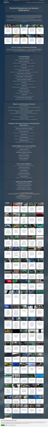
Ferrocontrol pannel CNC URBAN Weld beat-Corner (16, 348)
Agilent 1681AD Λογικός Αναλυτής (39, 401)
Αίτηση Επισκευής (28, 2)
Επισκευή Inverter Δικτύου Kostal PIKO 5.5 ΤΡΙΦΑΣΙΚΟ (40, 30)
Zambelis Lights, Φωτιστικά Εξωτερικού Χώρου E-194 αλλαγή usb (8, 30)
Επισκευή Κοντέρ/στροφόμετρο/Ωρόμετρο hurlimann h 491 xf (39, 266)
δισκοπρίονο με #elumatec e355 (24, 410)
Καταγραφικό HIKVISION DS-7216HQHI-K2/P (8, 359)
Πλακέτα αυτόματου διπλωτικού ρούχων (24, 324)
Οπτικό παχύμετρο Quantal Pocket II (16, 369)
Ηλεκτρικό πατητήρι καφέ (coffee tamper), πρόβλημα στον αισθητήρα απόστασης (39, 336)
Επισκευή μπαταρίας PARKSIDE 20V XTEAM (40, 231)
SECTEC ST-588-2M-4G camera (16, 390)
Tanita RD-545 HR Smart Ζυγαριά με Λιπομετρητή (8, 296)
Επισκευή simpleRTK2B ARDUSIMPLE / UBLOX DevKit (32, 40)
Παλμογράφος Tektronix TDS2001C (32, 401)
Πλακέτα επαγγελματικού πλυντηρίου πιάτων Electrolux (16, 286)
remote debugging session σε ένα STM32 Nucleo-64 (8, 348)
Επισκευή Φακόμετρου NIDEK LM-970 (40, 253)
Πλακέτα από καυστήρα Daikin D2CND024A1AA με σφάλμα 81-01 (32, 276)
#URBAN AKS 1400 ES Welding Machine (32, 410)
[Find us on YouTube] (41, 0)
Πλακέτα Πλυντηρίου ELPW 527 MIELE (32, 359)
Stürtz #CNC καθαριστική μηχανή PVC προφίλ (16, 336)
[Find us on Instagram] (42, 0)
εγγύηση (26, 119)
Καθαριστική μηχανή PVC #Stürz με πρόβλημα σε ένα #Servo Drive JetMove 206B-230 (16, 313)
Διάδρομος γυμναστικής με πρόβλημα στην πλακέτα (39, 276)
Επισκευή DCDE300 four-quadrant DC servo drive (32, 209)
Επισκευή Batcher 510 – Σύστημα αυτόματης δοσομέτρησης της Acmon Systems (16, 30)
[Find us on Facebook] (39, 0)
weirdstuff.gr (6, 2)
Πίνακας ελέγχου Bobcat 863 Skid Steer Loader (24, 369)
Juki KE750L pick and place (24, 401)
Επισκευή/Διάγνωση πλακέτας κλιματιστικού (24, 40)
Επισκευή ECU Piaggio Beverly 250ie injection (16, 265)
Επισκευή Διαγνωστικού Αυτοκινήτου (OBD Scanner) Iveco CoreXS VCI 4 (8, 243)
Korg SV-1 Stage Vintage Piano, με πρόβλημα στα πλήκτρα (40, 324)
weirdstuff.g (16, 165)
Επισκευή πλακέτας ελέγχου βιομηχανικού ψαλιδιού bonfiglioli (24, 220)
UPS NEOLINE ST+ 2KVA (24, 311)
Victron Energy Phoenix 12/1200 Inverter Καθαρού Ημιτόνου (40, 381)
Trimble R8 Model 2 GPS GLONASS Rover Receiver (32, 335)
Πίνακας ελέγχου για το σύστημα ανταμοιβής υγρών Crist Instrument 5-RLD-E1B (40, 40)
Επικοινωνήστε (18, 192)
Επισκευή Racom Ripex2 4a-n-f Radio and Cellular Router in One (40, 219)
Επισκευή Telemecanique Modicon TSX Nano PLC (32, 254)
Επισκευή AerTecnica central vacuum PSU (8, 219)
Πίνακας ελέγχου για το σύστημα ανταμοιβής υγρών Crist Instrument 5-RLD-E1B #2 (24, 349)
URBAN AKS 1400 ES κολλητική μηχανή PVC (40, 390)
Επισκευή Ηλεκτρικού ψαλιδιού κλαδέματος (16, 40)
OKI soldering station (32, 296)
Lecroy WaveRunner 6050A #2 (8, 410)
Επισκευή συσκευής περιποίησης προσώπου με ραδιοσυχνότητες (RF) (8, 231)
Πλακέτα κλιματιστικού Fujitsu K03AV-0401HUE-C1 (32, 286)
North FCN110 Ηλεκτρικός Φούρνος (16, 380)
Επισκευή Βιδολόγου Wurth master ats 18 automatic (24, 209)
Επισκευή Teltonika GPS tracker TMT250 (8, 253)
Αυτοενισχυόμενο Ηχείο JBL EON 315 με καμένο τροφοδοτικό (32, 30)
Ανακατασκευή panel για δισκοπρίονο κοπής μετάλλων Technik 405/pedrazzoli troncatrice (8, 337)
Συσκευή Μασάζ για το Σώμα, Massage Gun (31, 311)
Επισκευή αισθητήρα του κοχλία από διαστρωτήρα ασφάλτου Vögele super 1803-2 (16, 243)
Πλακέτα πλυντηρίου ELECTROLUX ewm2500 (32, 348)
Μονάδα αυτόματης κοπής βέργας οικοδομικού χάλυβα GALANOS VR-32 (8, 312)
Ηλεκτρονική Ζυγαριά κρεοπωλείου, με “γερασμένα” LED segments (8, 287)
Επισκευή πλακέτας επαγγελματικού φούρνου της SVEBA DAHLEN (24, 243)
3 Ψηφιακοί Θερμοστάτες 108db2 (32, 369)
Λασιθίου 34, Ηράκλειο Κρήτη (16, 0)
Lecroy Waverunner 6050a (40, 410)
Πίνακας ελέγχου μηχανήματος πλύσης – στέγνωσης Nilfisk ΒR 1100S (8, 40)
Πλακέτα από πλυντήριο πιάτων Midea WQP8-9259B (24, 390)
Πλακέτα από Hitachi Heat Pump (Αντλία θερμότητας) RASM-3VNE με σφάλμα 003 (24, 254)
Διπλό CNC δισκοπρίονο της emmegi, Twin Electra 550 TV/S (16, 411)
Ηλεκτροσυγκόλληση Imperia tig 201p (24, 276)
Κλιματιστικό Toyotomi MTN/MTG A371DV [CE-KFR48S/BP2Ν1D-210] (8, 391)
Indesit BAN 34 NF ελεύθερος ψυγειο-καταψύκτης (8, 381)
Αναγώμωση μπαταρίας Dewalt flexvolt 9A (40, 209)
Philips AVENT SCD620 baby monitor (8, 401)
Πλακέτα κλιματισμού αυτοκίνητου (40, 286)
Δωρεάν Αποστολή (33, 2)
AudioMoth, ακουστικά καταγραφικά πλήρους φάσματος (32, 324)
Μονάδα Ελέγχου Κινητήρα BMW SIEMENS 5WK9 (16, 401)
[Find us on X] (40, 0)
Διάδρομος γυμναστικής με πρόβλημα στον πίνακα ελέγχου (39, 359)
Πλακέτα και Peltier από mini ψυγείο (39, 348)
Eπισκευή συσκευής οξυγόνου (8, 276)
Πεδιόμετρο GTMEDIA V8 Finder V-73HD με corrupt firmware (24, 359)
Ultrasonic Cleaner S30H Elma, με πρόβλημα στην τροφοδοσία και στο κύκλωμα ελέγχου (16, 325)
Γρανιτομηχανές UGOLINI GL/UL (31, 380)
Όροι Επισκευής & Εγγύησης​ (40, 2)
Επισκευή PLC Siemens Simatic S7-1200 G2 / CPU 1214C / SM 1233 (32, 220)
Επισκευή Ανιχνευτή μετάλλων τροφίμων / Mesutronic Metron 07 (8, 266)
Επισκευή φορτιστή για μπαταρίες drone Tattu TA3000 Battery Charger (24, 266)
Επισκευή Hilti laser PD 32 (16, 208)
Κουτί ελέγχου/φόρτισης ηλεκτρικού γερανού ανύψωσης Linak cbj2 (8, 370)
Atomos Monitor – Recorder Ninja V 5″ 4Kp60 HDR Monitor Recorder (24, 381)
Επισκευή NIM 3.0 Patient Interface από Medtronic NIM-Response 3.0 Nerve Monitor (40, 243)
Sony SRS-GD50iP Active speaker (24, 285)
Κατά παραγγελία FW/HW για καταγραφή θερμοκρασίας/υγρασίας (24, 297)
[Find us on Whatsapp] (43, 0)
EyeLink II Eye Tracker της (40, 368)
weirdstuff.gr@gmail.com (10, 0)
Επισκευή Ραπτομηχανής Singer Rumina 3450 (16, 219)
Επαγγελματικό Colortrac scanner (16, 359)
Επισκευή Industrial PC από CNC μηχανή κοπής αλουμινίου (8, 210)
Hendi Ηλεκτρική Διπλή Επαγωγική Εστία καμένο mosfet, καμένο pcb (8, 324)
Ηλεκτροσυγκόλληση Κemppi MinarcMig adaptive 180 (16, 276)
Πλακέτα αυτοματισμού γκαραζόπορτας (24, 29)
